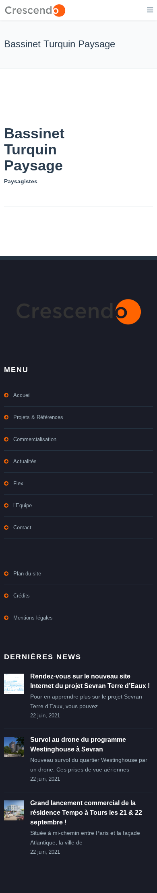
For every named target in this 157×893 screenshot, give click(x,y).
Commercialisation (34, 439)
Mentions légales (33, 618)
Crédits (21, 596)
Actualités (25, 461)
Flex (18, 483)
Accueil (22, 395)
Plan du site (27, 574)
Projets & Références (38, 417)
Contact (22, 527)
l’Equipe (22, 505)
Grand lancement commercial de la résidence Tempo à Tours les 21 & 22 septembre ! (86, 813)
